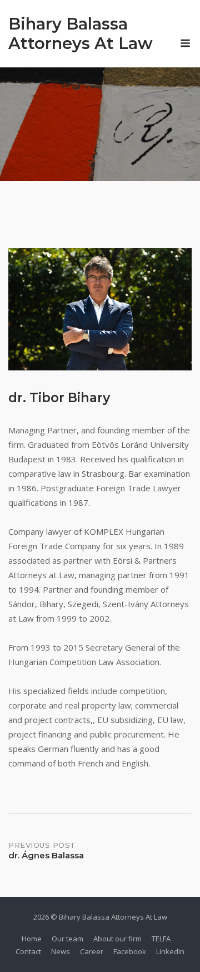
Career (91, 951)
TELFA (161, 939)
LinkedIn (170, 951)
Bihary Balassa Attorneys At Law (80, 33)
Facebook (129, 951)
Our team (67, 939)
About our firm (117, 939)
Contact (28, 951)
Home (32, 939)
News (60, 951)
